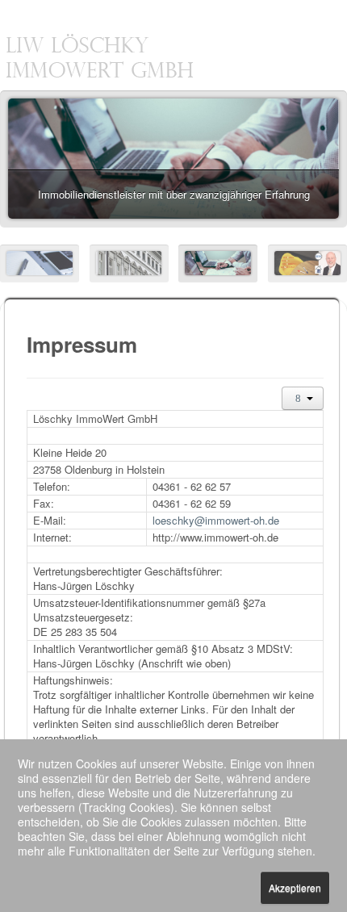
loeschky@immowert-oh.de (216, 520)
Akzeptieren (295, 887)
